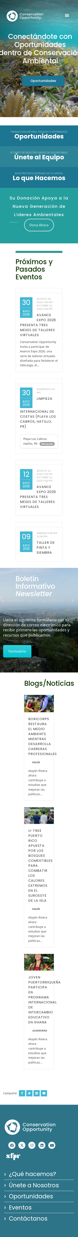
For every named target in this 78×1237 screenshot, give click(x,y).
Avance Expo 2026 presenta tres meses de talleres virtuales (38, 325)
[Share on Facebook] (22, 1093)
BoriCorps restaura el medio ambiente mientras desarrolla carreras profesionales (43, 736)
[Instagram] (31, 1145)
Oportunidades (43, 80)
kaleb (36, 762)
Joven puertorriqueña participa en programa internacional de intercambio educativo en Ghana (44, 1000)
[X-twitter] (21, 1145)
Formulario (17, 651)
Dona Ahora (39, 225)
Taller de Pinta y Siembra (46, 547)
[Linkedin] (41, 1145)
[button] (66, 15)
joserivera (39, 1030)
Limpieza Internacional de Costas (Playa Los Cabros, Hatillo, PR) (38, 412)
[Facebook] (11, 1145)
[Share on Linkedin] (36, 1093)
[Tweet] (29, 1093)
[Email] (44, 1093)
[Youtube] (51, 1145)
